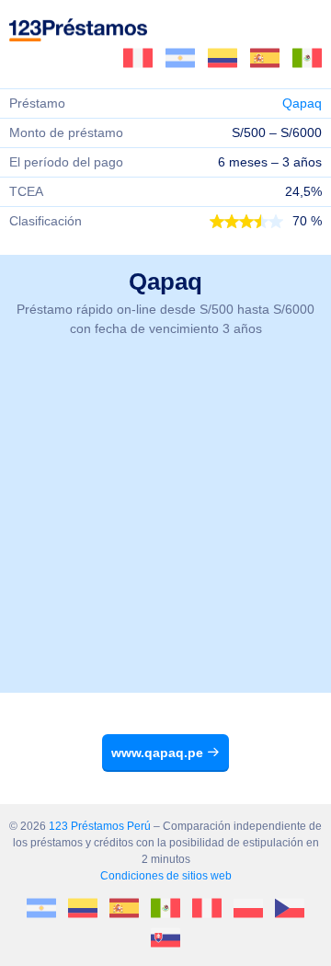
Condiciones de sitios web (166, 875)
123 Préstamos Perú (100, 826)
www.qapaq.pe (159, 752)
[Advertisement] (165, 527)
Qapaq (302, 103)
